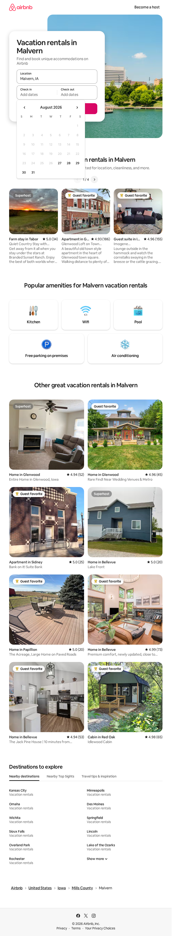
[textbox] (36, 94)
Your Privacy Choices (100, 928)
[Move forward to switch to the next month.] (77, 107)
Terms (76, 928)
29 (77, 163)
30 (24, 172)
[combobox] (57, 78)
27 (60, 163)
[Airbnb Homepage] (20, 7)
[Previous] (77, 179)
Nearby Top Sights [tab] (60, 776)
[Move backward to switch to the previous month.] (24, 107)
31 (33, 172)
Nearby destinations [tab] (24, 776)
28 (68, 163)
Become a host (147, 7)
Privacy (62, 928)
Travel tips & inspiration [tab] (99, 776)
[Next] (94, 179)
